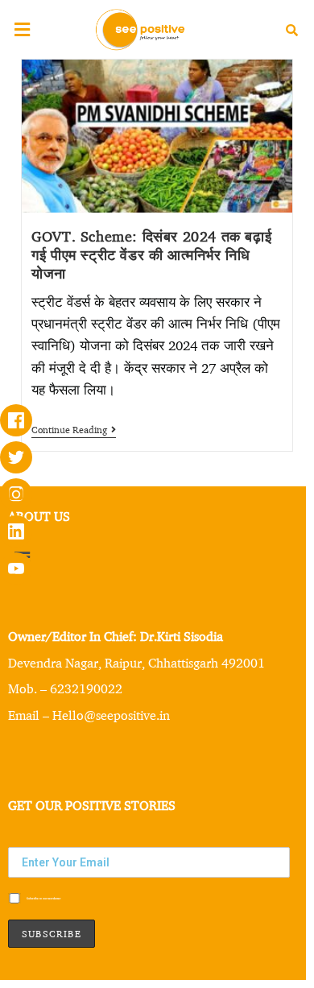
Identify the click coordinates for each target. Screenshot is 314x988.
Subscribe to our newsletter (43, 898)
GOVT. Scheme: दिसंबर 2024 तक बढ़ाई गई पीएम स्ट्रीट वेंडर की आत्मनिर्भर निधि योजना (151, 254)
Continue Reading (73, 430)
